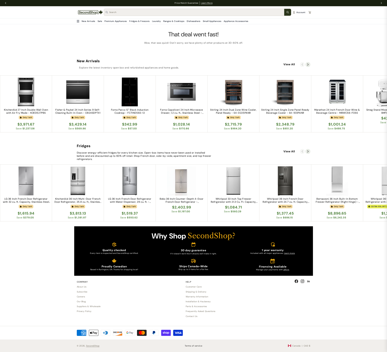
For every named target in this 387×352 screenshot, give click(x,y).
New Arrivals (88, 21)
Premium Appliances (115, 21)
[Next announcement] (381, 3)
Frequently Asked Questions (201, 311)
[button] (307, 64)
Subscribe (82, 291)
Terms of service (193, 345)
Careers (81, 296)
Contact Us (192, 316)
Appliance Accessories (236, 21)
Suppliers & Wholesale (89, 306)
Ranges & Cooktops (173, 21)
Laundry (156, 21)
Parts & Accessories (196, 306)
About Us (82, 286)
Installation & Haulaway (198, 301)
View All (289, 64)
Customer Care (194, 286)
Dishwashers (193, 21)
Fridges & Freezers (139, 21)
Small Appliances (212, 21)
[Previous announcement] (5, 3)
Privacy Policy (84, 311)
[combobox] (196, 12)
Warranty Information (197, 296)
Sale (100, 21)
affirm (286, 269)
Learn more (289, 253)
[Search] (287, 12)
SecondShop (92, 345)
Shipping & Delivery (196, 291)
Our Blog (81, 301)
